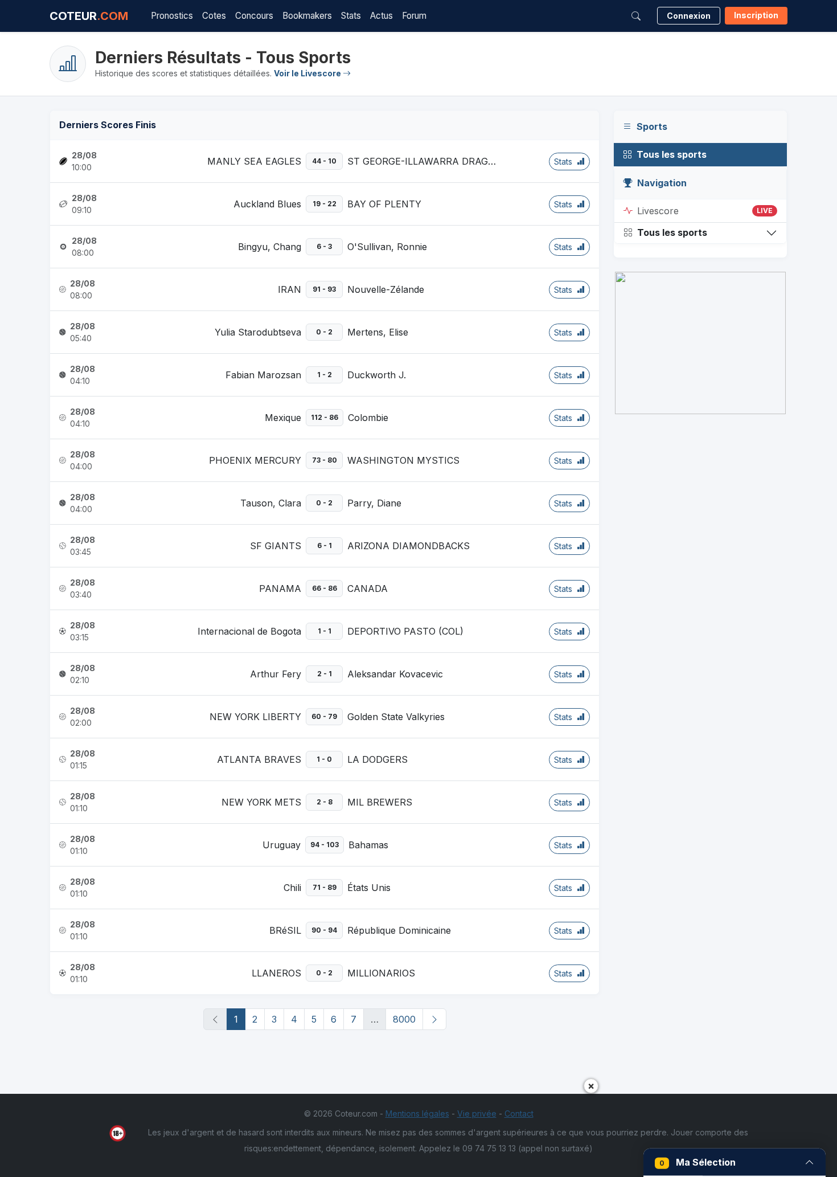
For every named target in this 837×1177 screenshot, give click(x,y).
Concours (254, 15)
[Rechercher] (636, 16)
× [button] (591, 1086)
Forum (414, 15)
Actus (381, 15)
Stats (351, 15)
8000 (404, 1019)
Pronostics (172, 15)
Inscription (756, 15)
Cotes (214, 15)
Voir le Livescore (308, 73)
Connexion (689, 16)
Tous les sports (672, 154)
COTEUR (89, 16)
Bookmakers (307, 15)
